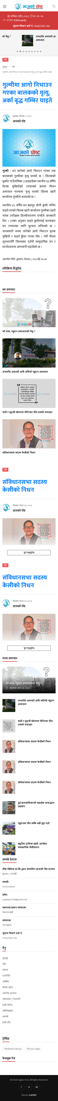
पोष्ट (13, 67)
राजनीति (6, 976)
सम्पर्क (5, 1017)
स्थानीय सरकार (9, 993)
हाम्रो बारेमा (7, 1005)
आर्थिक (5, 982)
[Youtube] (37, 1087)
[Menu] (4, 6)
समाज (5, 970)
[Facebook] (21, 1087)
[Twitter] (29, 1087)
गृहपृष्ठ (4, 67)
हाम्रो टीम (6, 1023)
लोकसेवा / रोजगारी (11, 999)
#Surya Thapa (33, 1049)
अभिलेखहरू (7, 1011)
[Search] (54, 6)
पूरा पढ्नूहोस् (29, 552)
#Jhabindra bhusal (12, 1049)
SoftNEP (33, 1095)
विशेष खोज (7, 987)
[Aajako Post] (29, 6)
